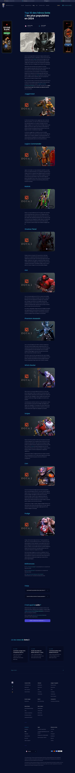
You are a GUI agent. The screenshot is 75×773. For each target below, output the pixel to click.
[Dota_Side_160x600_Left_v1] (7, 52)
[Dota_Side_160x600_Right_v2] (68, 52)
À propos (26, 729)
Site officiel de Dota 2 (30, 570)
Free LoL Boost (53, 696)
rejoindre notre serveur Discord (39, 615)
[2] (40, 539)
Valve (38, 75)
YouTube (52, 729)
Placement (27, 687)
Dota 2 (15, 670)
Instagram (53, 733)
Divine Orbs (40, 712)
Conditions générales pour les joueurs (43, 732)
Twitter (52, 740)
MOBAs (34, 59)
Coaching (39, 691)
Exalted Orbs (40, 715)
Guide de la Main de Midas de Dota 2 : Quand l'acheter (37, 651)
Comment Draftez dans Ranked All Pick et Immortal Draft (55, 651)
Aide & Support (27, 740)
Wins (38, 689)
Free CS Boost (27, 689)
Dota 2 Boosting (41, 701)
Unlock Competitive (28, 712)
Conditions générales (42, 729)
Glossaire (47, 5)
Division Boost (53, 685)
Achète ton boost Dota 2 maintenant (37, 620)
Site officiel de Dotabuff (31, 566)
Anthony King (30, 25)
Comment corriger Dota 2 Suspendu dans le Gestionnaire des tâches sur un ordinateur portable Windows (19, 651)
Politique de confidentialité (43, 735)
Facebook (52, 736)
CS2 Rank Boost (28, 685)
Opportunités (27, 736)
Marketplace (40, 708)
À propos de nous (28, 5)
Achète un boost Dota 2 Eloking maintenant (34, 611)
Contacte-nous (42, 5)
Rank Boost (40, 685)
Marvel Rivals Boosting (29, 708)
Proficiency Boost (28, 715)
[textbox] (31, 751)
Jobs (37, 5)
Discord (52, 738)
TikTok (52, 731)
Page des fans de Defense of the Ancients (34, 574)
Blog (33, 5)
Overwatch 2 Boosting (55, 701)
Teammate (40, 694)
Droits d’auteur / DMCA (42, 737)
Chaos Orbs (40, 710)
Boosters (26, 738)
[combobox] (31, 751)
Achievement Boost (28, 717)
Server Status (27, 691)
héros (32, 446)
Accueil (22, 5)
